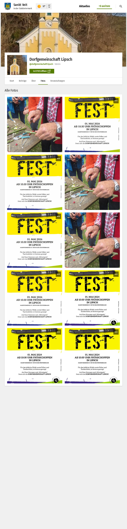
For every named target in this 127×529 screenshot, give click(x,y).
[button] (63, 40)
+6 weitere (104, 6)
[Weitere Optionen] (58, 100)
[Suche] (120, 6)
